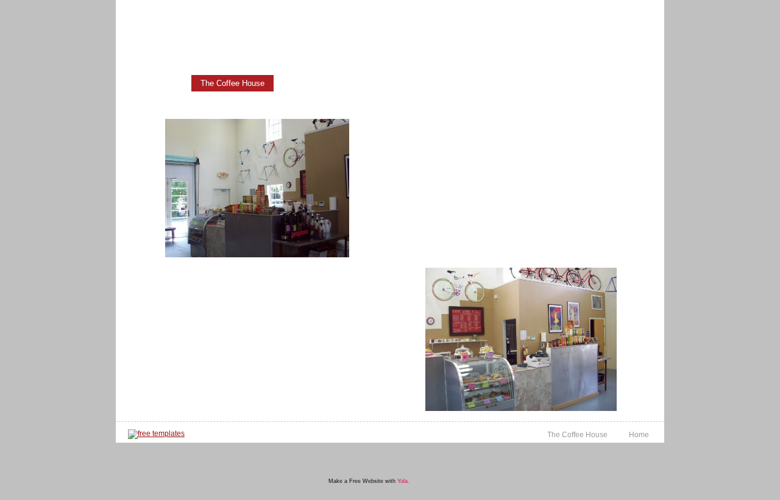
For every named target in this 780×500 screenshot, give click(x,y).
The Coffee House (232, 83)
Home (165, 83)
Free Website (366, 481)
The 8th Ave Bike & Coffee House (275, 16)
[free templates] (156, 434)
